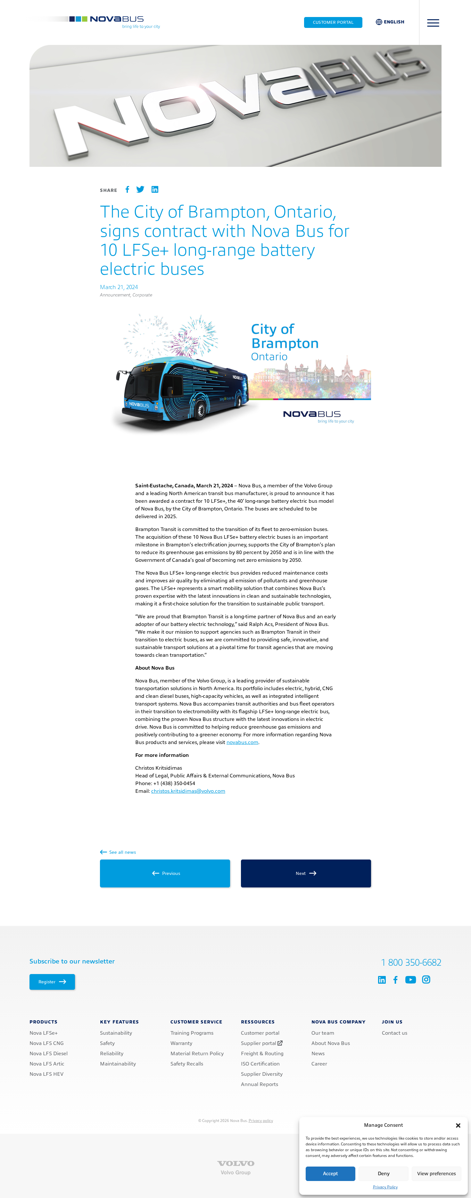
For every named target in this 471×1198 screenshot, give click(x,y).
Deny (384, 1174)
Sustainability (116, 1033)
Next (301, 873)
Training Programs (191, 1033)
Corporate (142, 294)
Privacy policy (261, 1120)
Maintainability (118, 1064)
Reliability (111, 1054)
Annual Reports (259, 1084)
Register (47, 981)
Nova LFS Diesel (48, 1054)
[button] (458, 1125)
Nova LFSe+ (43, 1033)
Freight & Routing (262, 1054)
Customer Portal (333, 22)
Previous (170, 873)
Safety (107, 1043)
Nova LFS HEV (46, 1074)
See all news (122, 852)
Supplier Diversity (262, 1074)
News (318, 1054)
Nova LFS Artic (46, 1064)
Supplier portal (259, 1043)
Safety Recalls (186, 1064)
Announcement (115, 294)
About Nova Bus (330, 1043)
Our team (322, 1033)
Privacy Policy (385, 1187)
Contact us (394, 1033)
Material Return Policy (197, 1054)
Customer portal (260, 1033)
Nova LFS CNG (46, 1043)
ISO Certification (260, 1064)
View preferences (436, 1174)
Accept (330, 1174)
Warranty (181, 1043)
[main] (235, 467)
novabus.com (242, 742)
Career (319, 1064)
